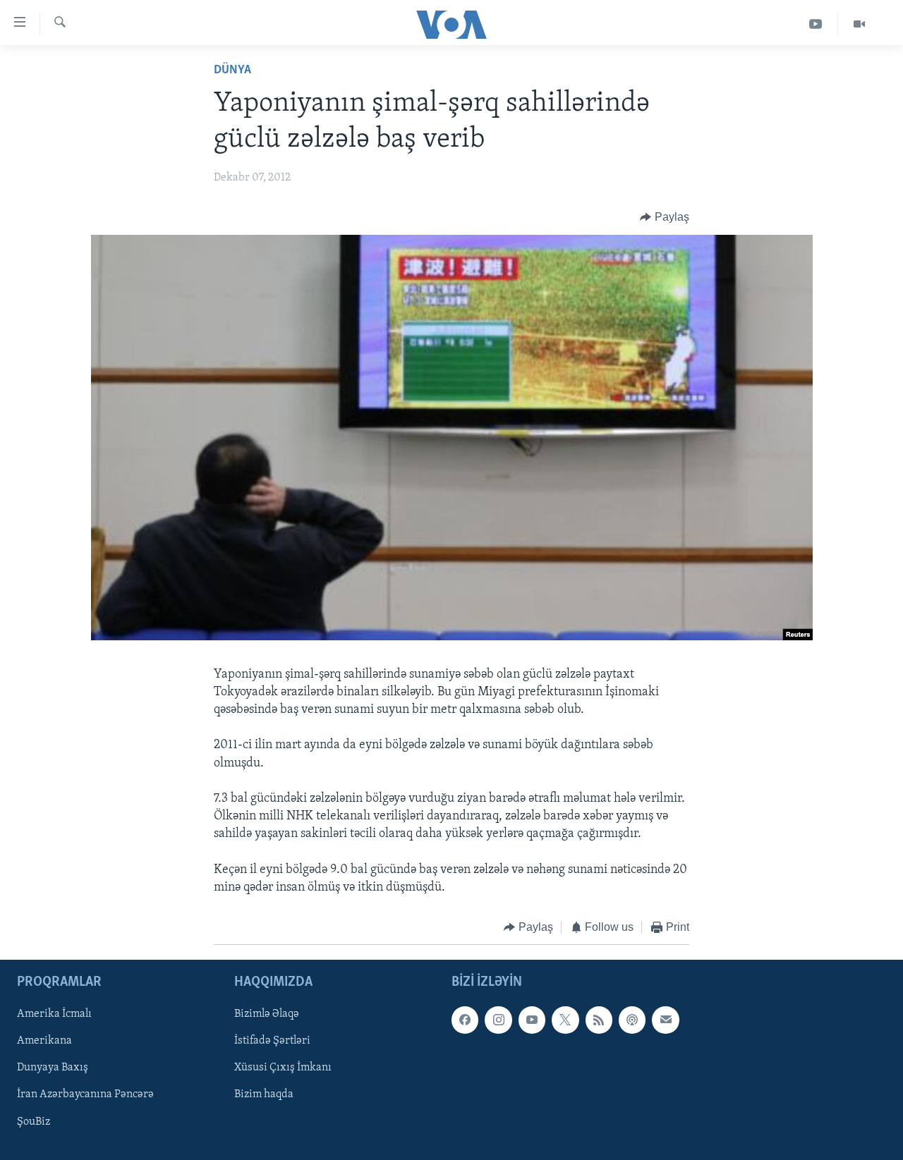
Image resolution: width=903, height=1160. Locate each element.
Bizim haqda (263, 1094)
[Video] (859, 24)
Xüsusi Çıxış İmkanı (283, 1067)
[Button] (664, 217)
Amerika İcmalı (54, 1014)
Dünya (232, 70)
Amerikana (44, 1040)
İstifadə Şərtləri (272, 1040)
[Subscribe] (665, 1019)
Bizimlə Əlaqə (266, 1014)
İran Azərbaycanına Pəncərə (85, 1094)
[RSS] (599, 1019)
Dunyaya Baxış (52, 1067)
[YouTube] (816, 24)
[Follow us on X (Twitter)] (565, 1019)
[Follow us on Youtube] (532, 1019)
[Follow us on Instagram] (498, 1019)
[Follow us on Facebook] (465, 1019)
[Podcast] (632, 1019)
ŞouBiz (33, 1121)
